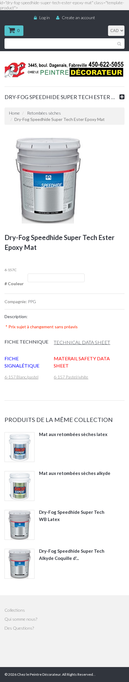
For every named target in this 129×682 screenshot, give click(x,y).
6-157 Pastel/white (71, 376)
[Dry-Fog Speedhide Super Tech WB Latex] (19, 525)
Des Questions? (19, 628)
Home (14, 113)
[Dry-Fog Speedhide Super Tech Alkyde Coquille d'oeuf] (19, 564)
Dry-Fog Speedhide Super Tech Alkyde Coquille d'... (71, 554)
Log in (44, 17)
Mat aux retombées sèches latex (73, 434)
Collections (14, 610)
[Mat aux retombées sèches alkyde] (19, 486)
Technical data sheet (82, 342)
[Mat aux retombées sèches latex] (19, 447)
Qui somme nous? (20, 619)
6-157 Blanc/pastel (21, 376)
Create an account (78, 17)
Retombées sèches (44, 113)
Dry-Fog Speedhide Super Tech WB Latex (71, 515)
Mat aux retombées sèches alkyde (74, 473)
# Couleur (14, 283)
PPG (32, 301)
